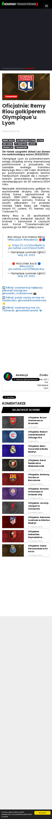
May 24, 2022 (26, 255)
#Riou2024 (15, 239)
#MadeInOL (30, 239)
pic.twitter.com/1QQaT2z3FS (26, 248)
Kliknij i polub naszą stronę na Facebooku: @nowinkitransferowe (24, 299)
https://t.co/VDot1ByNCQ (28, 245)
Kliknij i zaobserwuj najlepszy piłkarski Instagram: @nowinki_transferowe (22, 290)
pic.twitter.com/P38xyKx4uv (26, 269)
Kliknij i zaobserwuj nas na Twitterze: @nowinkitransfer (20, 309)
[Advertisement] (26, 37)
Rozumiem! (42, 813)
